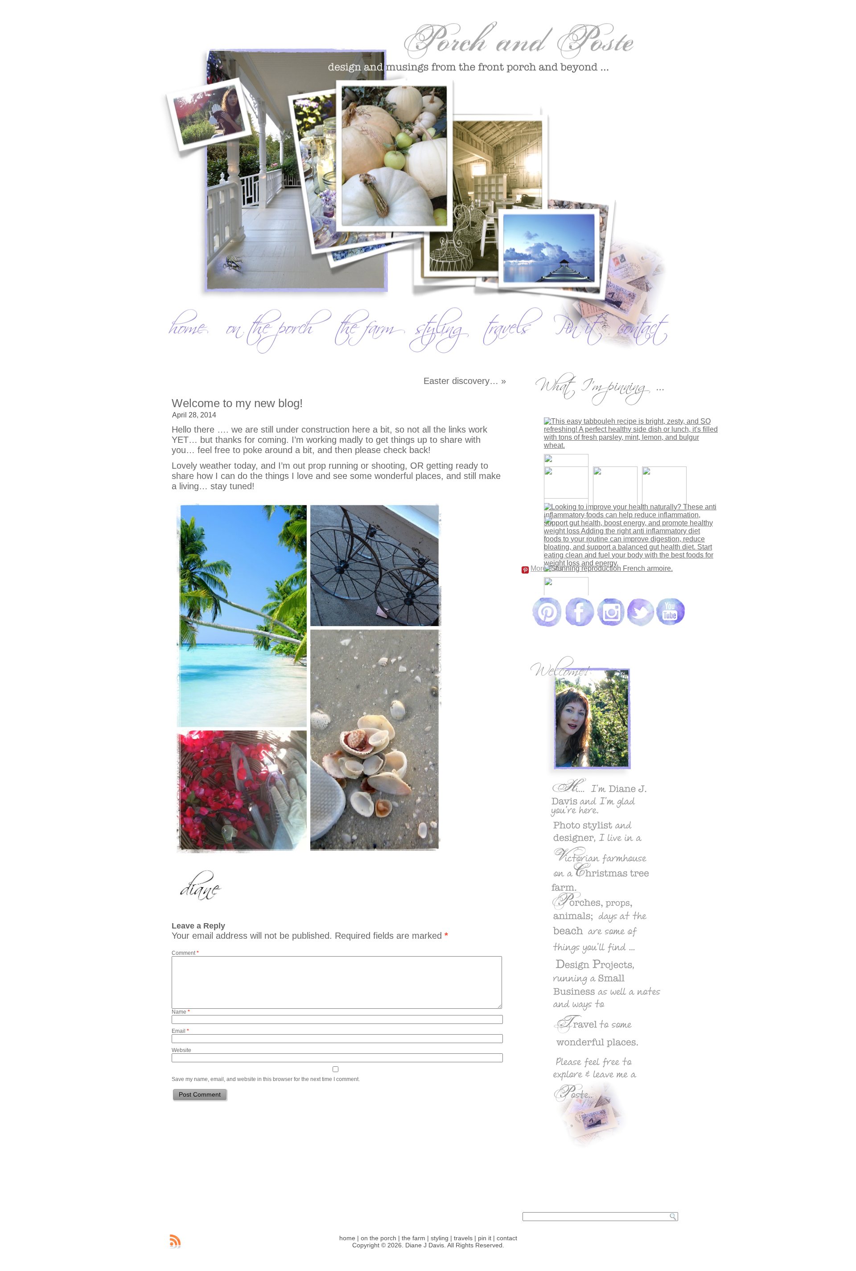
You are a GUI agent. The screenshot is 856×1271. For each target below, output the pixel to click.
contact (507, 1238)
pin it (484, 1238)
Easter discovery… (461, 381)
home (347, 1238)
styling (440, 1238)
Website (181, 1050)
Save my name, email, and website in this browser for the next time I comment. (266, 1079)
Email (180, 1031)
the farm (413, 1238)
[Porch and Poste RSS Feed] (175, 1241)
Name (181, 1012)
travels (463, 1238)
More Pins (547, 568)
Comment (185, 953)
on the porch (378, 1238)
